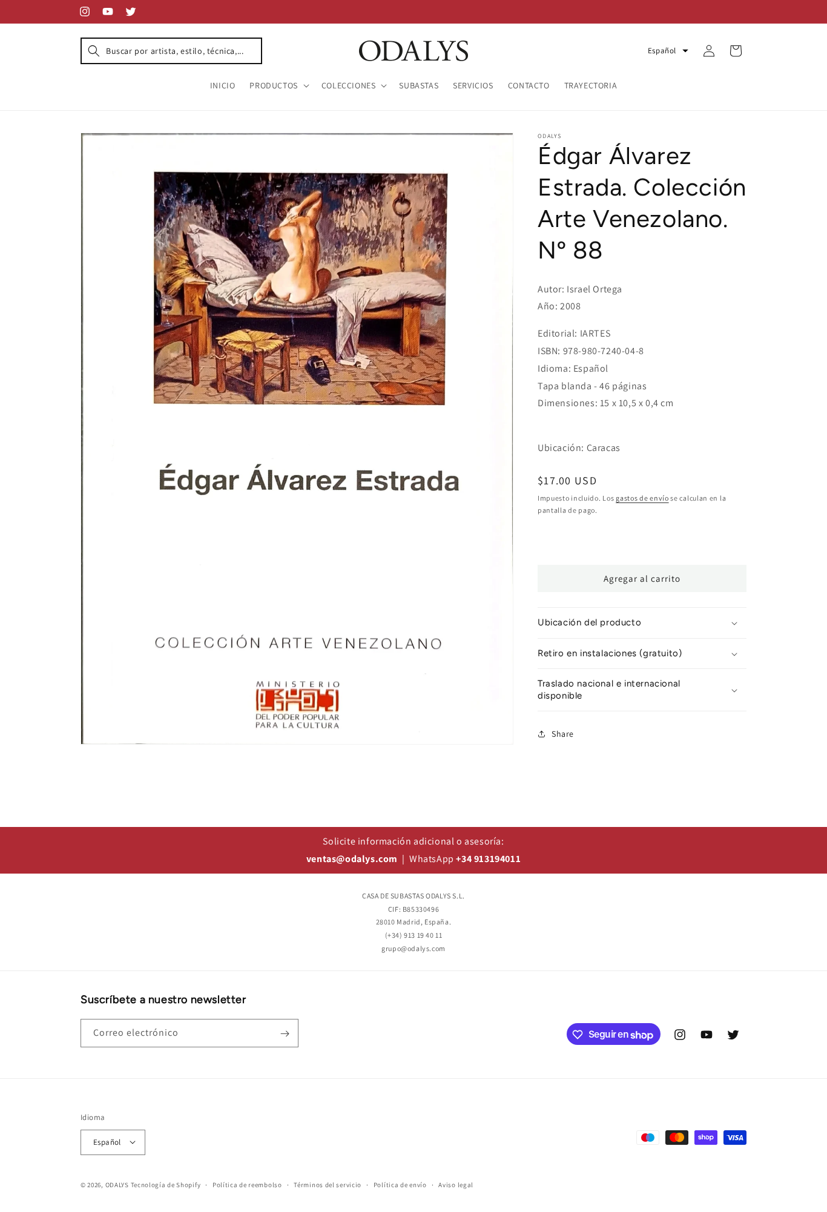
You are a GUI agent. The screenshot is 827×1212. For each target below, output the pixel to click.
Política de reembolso (247, 1184)
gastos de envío (642, 497)
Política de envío (400, 1184)
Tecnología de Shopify (166, 1184)
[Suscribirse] (284, 1033)
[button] (171, 51)
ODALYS (117, 1184)
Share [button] (563, 733)
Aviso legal (455, 1184)
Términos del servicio (327, 1184)
